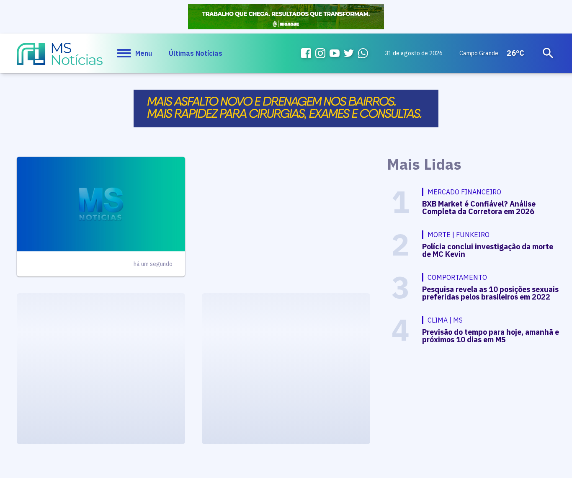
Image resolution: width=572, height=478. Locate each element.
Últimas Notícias (195, 53)
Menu (143, 53)
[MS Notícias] (60, 58)
